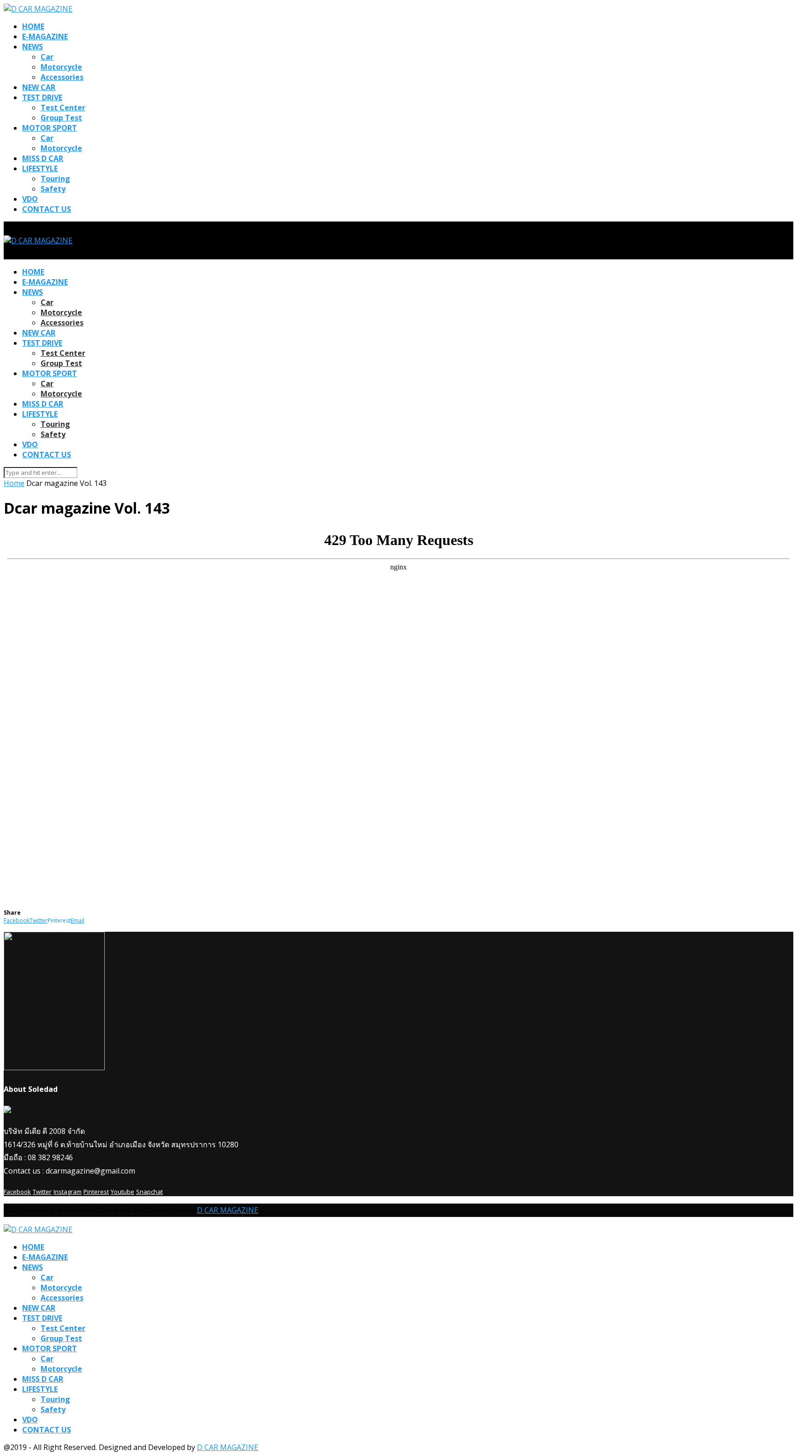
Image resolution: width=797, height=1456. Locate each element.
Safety (53, 189)
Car (47, 57)
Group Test (61, 118)
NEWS (32, 47)
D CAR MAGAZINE (227, 1210)
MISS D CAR (42, 158)
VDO (30, 199)
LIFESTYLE (40, 168)
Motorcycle (61, 67)
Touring (55, 179)
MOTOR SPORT (49, 128)
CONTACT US (46, 209)
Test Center (63, 107)
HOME (33, 26)
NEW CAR (38, 87)
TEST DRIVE (42, 97)
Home (14, 483)
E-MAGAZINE (45, 36)
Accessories (62, 77)
